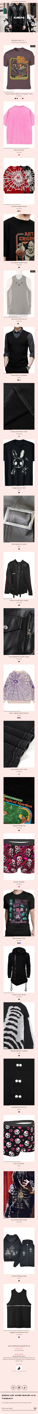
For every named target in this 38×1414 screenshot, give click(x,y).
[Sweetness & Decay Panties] (19, 1367)
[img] (19, 1348)
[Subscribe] (34, 1408)
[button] (17, 1374)
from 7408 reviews (19, 1350)
